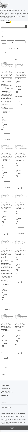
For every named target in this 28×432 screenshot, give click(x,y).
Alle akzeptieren (4, 3)
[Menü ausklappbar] (2, 22)
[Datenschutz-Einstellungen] (0, 1)
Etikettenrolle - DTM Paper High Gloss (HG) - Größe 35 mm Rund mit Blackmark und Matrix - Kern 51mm (20, 156)
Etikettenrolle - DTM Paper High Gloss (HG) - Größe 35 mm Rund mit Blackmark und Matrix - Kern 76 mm (6, 205)
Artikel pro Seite (20, 42)
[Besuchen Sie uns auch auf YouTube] (2, 411)
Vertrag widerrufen (6, 407)
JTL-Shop (16, 428)
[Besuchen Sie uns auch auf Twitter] (2, 409)
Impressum (2, 20)
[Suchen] (26, 26)
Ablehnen (3, 7)
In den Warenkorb (7, 138)
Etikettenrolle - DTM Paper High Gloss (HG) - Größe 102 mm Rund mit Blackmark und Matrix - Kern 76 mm (20, 75)
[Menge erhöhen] (11, 134)
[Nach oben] (0, 431)
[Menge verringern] (3, 134)
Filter (3, 42)
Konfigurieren (4, 5)
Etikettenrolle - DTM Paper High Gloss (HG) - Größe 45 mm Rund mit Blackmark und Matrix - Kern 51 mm (6, 326)
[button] (20, 22)
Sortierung (10, 42)
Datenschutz (9, 20)
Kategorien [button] (4, 374)
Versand (7, 423)
